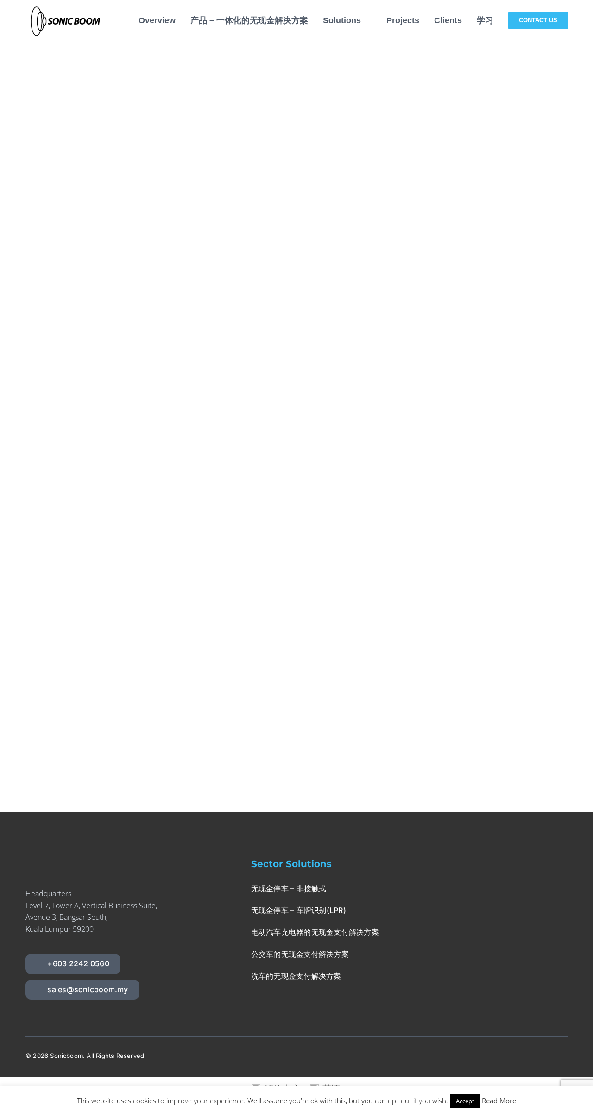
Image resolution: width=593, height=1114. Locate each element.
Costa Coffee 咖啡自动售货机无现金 (364, 50)
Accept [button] (465, 1101)
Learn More (303, 281)
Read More (499, 1100)
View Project (378, 281)
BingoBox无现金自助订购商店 (349, 557)
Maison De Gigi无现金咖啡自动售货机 (367, 341)
